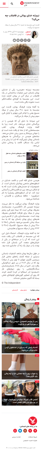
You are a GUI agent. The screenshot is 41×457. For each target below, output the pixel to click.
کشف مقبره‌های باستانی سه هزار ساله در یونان (16, 154)
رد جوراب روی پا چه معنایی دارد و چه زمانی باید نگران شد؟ (21, 375)
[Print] (14, 40)
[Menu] (4, 3)
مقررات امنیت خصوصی (30, 440)
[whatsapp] (15, 431)
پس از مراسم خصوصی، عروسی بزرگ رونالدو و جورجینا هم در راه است (21, 323)
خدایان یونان (23, 290)
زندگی (26, 299)
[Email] (18, 40)
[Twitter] (21, 40)
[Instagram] (25, 431)
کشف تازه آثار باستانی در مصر (17, 171)
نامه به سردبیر (16, 437)
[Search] (11, 3)
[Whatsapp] (25, 40)
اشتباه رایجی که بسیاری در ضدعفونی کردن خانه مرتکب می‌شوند (21, 349)
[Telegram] (20, 431)
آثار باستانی (15, 290)
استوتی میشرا (28, 33)
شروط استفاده (32, 437)
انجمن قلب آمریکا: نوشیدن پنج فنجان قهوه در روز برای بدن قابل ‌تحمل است (21, 401)
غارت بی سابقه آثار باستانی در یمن (15, 162)
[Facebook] (29, 40)
